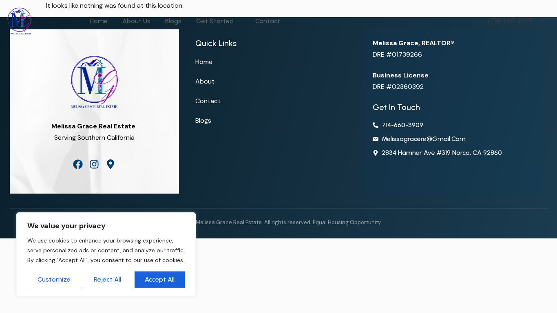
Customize (54, 279)
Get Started (215, 21)
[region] (106, 254)
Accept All (160, 279)
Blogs (173, 21)
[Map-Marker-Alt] (110, 164)
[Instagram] (94, 164)
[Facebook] (78, 164)
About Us (136, 21)
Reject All (107, 279)
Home (99, 21)
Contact (267, 21)
